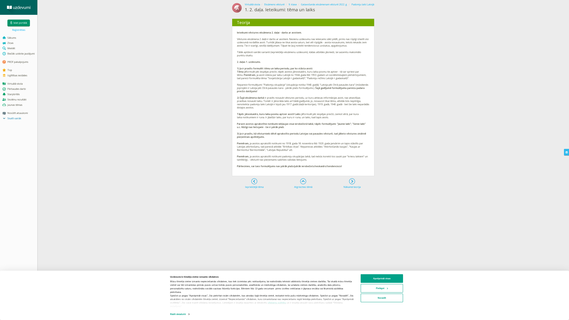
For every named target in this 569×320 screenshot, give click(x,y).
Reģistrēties (18, 29)
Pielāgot (380, 288)
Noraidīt (382, 298)
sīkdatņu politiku (277, 302)
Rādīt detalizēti (178, 314)
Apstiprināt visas (382, 278)
